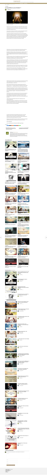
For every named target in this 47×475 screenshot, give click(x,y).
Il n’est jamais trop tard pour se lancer (23, 436)
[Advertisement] (17, 43)
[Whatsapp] (20, 125)
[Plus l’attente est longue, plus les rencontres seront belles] (11, 251)
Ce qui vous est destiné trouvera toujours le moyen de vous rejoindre (23, 161)
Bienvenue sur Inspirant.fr (8, 470)
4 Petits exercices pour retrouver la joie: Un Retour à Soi (23, 194)
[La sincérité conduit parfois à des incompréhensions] (11, 199)
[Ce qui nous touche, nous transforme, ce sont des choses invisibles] (23, 199)
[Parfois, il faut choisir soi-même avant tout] (11, 261)
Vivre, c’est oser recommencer (10, 224)
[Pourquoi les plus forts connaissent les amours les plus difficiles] (11, 167)
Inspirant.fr (17, 1)
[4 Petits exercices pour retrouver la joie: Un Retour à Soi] (23, 188)
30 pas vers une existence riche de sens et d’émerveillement (10, 194)
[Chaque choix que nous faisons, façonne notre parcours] (11, 241)
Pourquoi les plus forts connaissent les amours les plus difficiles (10, 172)
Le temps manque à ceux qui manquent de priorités (23, 257)
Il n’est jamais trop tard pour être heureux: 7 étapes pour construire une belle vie (23, 429)
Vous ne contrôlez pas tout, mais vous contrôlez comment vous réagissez (10, 150)
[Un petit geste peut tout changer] (23, 209)
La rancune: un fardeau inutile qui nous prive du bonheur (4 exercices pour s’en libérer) (23, 183)
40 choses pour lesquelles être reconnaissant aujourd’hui (23, 236)
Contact (6, 471)
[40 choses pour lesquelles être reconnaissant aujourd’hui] (23, 230)
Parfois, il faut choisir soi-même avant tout (10, 267)
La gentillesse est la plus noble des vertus (23, 267)
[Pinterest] (17, 125)
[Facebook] (8, 125)
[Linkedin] (15, 125)
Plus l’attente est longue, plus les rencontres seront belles (10, 257)
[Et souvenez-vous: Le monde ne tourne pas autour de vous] (11, 178)
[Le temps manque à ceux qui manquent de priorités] (23, 251)
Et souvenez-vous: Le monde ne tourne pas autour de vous (10, 183)
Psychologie (25, 3)
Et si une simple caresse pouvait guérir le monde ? (23, 172)
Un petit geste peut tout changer (23, 214)
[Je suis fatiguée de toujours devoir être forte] (11, 156)
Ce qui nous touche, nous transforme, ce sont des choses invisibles (23, 204)
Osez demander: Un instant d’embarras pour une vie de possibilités (22, 421)
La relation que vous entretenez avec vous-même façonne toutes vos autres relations (23, 225)
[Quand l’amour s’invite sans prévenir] (11, 446)
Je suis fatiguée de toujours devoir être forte (10, 161)
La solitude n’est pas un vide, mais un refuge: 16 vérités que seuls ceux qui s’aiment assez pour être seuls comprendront (23, 150)
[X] (10, 125)
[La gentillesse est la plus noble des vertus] (23, 261)
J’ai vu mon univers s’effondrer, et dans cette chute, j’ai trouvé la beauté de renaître (11, 236)
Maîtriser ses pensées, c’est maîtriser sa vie (9, 215)
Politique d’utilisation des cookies (9, 469)
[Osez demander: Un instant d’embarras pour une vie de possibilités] (11, 423)
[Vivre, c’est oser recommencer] (11, 220)
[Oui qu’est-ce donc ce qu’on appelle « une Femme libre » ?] (23, 241)
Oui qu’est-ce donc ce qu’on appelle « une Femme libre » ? (23, 246)
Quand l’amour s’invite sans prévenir (22, 443)
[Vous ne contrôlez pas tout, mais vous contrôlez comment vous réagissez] (11, 144)
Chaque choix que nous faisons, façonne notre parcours (10, 246)
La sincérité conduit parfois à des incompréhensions (10, 204)
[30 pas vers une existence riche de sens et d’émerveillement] (11, 188)
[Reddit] (12, 125)
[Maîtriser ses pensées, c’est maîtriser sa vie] (11, 209)
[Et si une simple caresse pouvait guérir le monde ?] (23, 167)
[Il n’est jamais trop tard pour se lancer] (11, 438)
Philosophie (21, 3)
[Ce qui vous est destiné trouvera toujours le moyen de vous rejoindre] (23, 156)
